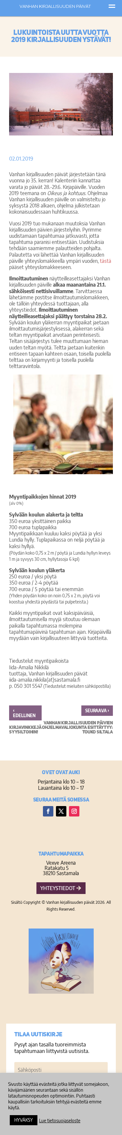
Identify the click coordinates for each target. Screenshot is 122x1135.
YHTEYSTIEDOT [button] (57, 888)
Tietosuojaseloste (61, 1007)
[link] (77, 721)
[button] (48, 811)
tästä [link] (105, 261)
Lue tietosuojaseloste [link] (59, 1120)
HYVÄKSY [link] (23, 1120)
